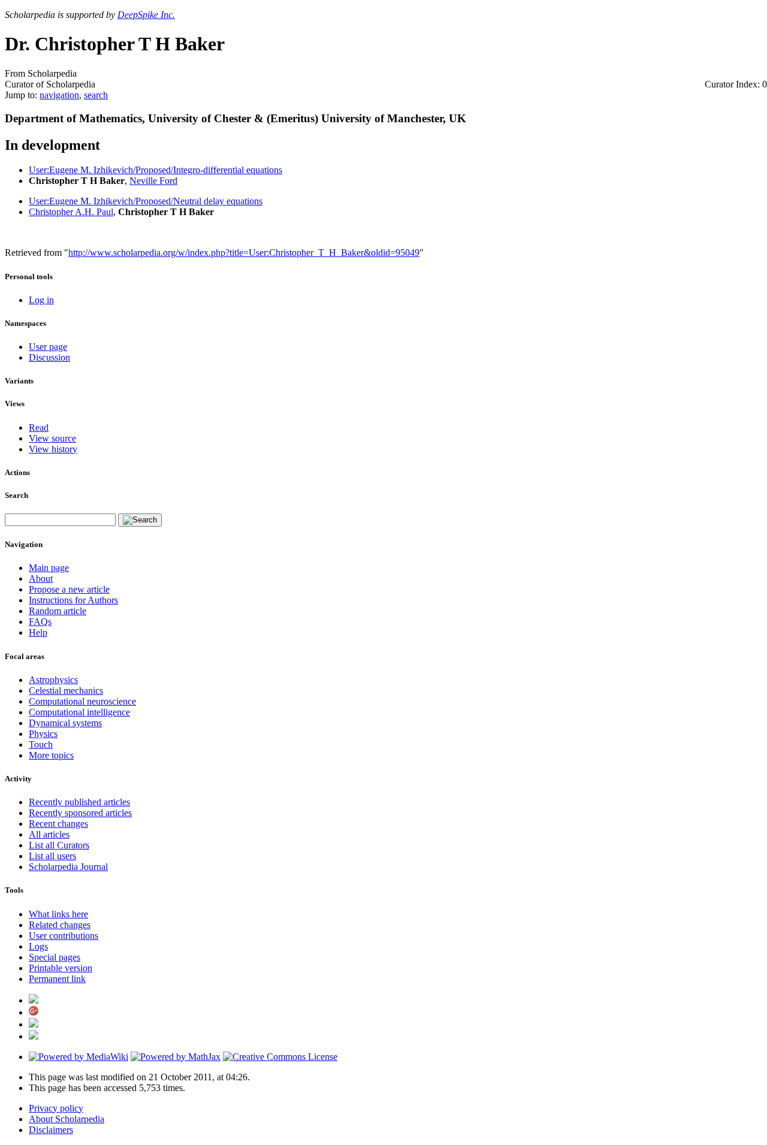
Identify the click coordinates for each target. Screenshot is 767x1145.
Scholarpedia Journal (68, 867)
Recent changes (58, 823)
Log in (41, 300)
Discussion (49, 357)
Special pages (54, 957)
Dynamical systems (65, 723)
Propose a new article (69, 589)
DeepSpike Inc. (146, 15)
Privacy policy (56, 1108)
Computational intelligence (79, 712)
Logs (38, 946)
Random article (57, 611)
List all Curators (59, 845)
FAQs (40, 622)
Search (16, 495)
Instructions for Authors (73, 600)
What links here (58, 914)
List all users (52, 856)
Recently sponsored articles (80, 813)
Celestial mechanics (66, 690)
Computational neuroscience (82, 701)
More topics (51, 755)
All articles (49, 834)
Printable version (60, 968)
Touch (41, 744)
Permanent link (57, 979)
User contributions (63, 935)
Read (39, 427)
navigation (59, 95)
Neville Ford (153, 181)
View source (52, 438)
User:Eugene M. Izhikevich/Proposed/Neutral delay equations (145, 201)
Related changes (59, 925)
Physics (43, 734)
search (96, 95)
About (41, 578)
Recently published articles (79, 802)
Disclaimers (51, 1130)
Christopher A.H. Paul (71, 212)
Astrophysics (53, 680)
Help (38, 632)
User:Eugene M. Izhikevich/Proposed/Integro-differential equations (155, 170)
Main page (49, 568)
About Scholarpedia (66, 1119)
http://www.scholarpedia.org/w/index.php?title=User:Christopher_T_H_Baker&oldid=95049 (243, 252)
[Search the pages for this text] (140, 520)
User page (48, 347)
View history (53, 449)
